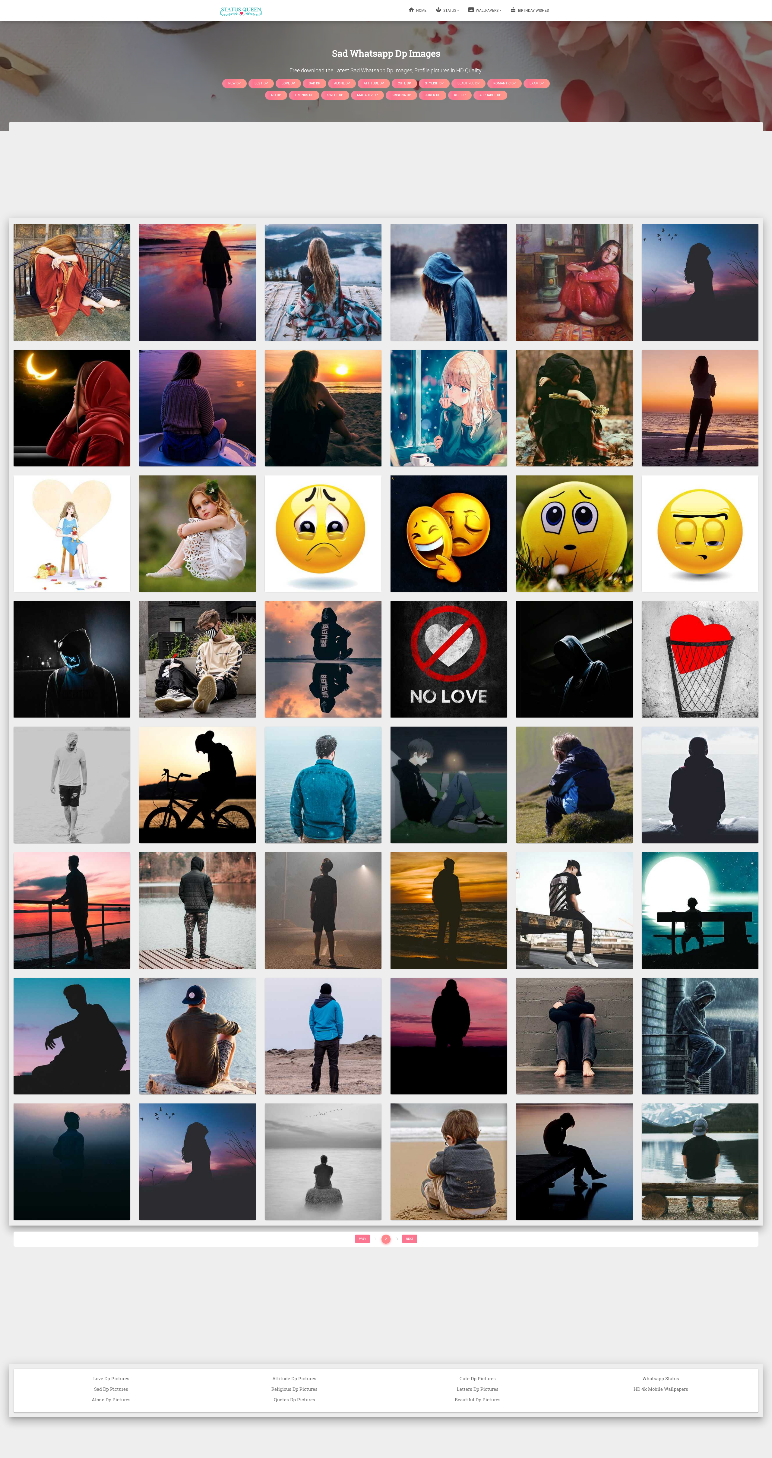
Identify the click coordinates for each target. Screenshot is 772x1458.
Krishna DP (401, 95)
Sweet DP (335, 95)
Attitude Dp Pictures (294, 1378)
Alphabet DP (490, 95)
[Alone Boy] (72, 658)
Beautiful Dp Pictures (478, 1399)
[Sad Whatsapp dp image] (449, 533)
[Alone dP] (72, 407)
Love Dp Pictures (111, 1378)
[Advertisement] (386, 170)
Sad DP (314, 83)
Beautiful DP (468, 83)
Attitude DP (374, 83)
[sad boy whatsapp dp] (574, 1161)
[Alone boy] (323, 658)
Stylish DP (434, 83)
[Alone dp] (449, 910)
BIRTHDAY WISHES (533, 10)
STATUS (449, 10)
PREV (362, 1238)
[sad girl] (449, 407)
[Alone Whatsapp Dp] (72, 1035)
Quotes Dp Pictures (294, 1399)
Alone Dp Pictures (111, 1399)
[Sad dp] (323, 533)
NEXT (409, 1238)
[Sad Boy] (700, 910)
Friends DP (304, 95)
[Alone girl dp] (700, 282)
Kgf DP (460, 95)
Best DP (261, 83)
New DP (234, 83)
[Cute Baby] (449, 1161)
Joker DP (432, 95)
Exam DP (537, 83)
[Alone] (197, 282)
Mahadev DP (367, 95)
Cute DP (404, 83)
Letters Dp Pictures (477, 1389)
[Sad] (72, 282)
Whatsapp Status (660, 1378)
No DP (276, 95)
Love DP (288, 83)
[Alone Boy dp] (72, 1161)
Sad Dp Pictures (111, 1389)
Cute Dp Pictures (478, 1378)
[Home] (241, 10)
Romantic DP (504, 83)
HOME (420, 10)
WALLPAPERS (486, 10)
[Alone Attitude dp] (574, 658)
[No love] (449, 658)
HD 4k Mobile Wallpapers (661, 1389)
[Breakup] (574, 282)
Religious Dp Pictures (294, 1389)
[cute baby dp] (197, 533)
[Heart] (700, 658)
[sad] (323, 282)
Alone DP (342, 83)
